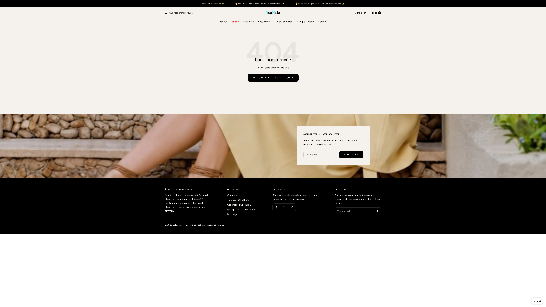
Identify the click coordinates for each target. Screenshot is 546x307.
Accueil (223, 21)
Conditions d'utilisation (239, 204)
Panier (375, 12)
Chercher (232, 195)
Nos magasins (234, 214)
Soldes (235, 21)
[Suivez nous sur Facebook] (276, 207)
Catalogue (248, 21)
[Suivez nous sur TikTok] (292, 207)
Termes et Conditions (238, 200)
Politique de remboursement (241, 209)
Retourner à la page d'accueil (273, 78)
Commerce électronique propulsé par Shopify (206, 225)
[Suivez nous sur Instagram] (284, 207)
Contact (322, 21)
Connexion (360, 12)
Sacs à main (264, 21)
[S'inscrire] (377, 211)
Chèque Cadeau (305, 21)
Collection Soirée (284, 21)
